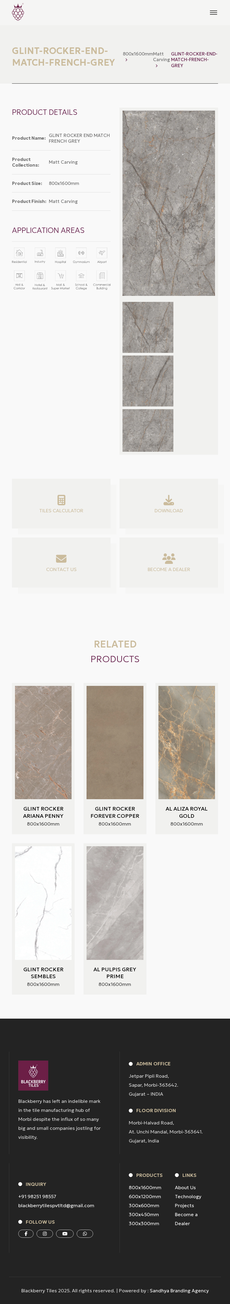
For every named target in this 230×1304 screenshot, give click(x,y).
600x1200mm (145, 1196)
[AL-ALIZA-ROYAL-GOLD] (186, 742)
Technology (188, 1196)
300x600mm (144, 1205)
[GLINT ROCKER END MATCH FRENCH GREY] (147, 327)
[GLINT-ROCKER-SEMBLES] (43, 903)
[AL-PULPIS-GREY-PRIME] (115, 903)
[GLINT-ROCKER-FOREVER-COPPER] (115, 742)
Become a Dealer (186, 1218)
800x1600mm (145, 1187)
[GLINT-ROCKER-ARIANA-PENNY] (43, 742)
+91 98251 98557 (37, 1196)
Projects (184, 1205)
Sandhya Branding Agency (179, 1291)
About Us (185, 1187)
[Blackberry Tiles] (18, 12)
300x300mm (144, 1223)
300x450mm (144, 1214)
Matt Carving (161, 57)
